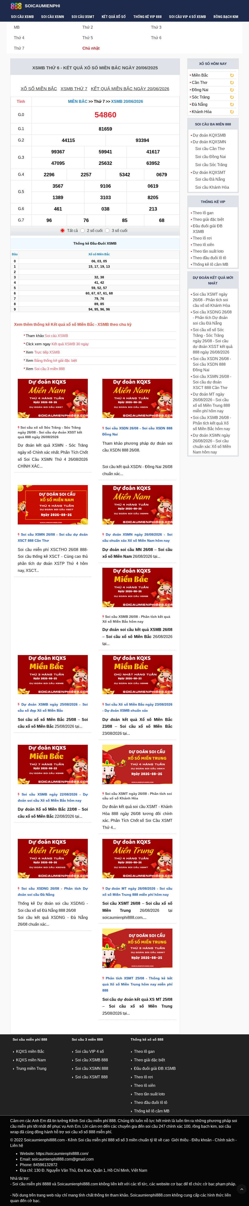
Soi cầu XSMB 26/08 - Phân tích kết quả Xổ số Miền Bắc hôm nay (212, 423)
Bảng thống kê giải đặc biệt (55, 360)
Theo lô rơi (202, 238)
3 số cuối (119, 231)
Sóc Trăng (201, 97)
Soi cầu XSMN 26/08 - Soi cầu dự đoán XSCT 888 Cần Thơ (212, 382)
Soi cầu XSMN (52, 17)
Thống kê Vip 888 (147, 17)
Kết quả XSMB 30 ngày (70, 344)
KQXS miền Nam (31, 1060)
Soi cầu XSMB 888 (91, 1060)
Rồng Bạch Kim (225, 17)
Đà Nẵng (199, 104)
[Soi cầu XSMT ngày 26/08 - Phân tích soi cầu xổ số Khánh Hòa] (137, 785)
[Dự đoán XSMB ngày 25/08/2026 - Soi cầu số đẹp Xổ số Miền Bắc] (53, 695)
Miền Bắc (78, 101)
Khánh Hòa (202, 112)
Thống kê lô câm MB (210, 264)
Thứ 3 (156, 27)
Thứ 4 (19, 38)
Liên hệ (16, 1146)
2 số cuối (95, 231)
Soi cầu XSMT (82, 17)
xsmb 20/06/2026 (127, 101)
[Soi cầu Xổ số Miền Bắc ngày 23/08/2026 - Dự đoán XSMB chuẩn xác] (137, 695)
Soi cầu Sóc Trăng (211, 165)
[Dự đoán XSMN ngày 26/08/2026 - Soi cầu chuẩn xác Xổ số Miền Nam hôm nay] (137, 525)
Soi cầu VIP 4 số (89, 1051)
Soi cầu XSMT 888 (91, 1077)
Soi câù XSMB (56, 336)
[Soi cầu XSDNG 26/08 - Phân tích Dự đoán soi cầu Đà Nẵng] (53, 879)
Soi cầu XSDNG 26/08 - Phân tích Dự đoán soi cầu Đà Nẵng (212, 317)
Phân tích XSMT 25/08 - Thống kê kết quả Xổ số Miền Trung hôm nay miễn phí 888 (137, 984)
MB (17, 27)
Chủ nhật (90, 48)
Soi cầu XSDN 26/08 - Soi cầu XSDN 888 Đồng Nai (212, 364)
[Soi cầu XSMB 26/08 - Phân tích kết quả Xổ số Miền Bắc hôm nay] (137, 608)
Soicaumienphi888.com (44, 1140)
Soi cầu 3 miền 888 (49, 369)
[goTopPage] (242, 1189)
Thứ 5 (87, 38)
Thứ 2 (87, 27)
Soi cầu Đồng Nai (210, 157)
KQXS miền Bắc (30, 1051)
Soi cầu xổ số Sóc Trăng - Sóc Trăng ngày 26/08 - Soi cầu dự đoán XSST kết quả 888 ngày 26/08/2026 (50, 432)
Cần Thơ (199, 82)
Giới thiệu (179, 1140)
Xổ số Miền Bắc (39, 88)
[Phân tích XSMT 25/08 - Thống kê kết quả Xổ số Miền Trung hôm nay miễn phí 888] (137, 969)
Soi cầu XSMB (22, 17)
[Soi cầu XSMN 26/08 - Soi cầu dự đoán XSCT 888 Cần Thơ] (53, 525)
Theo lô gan (203, 213)
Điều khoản (202, 1140)
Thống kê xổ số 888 (147, 1039)
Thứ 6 (156, 38)
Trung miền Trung (31, 1068)
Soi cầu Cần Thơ (210, 149)
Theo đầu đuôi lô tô (209, 258)
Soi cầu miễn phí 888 (30, 1039)
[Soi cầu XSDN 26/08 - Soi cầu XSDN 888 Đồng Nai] (137, 419)
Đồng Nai (200, 90)
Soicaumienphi (42, 5)
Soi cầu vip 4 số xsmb (187, 17)
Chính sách (224, 1140)
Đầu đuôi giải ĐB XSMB (155, 1068)
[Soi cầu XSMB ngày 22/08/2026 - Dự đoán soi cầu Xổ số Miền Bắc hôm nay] (53, 785)
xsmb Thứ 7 (74, 88)
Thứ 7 (19, 48)
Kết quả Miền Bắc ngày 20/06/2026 (130, 88)
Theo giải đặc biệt (208, 219)
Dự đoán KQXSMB (209, 135)
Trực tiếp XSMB (47, 352)
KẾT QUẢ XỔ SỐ (114, 17)
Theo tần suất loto (208, 251)
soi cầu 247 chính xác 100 (167, 1126)
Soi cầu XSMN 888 (91, 1068)
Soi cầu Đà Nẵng (210, 179)
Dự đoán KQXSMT (209, 172)
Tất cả (72, 231)
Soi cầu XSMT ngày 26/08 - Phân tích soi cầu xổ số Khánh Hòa (211, 300)
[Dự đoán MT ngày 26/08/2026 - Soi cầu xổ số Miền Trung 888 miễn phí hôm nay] (137, 879)
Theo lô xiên (203, 245)
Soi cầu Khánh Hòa (212, 187)
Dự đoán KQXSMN (209, 142)
